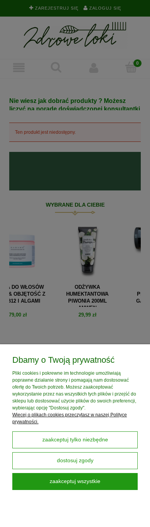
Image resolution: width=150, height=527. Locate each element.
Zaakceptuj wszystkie (75, 481)
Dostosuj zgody (75, 460)
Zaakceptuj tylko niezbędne (75, 440)
